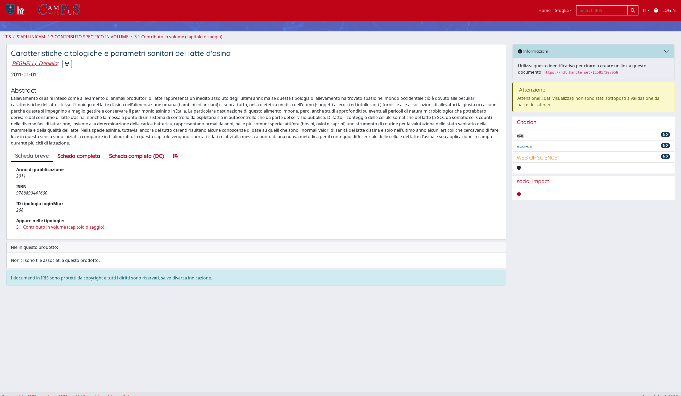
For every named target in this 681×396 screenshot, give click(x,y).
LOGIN (669, 10)
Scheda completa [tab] (78, 155)
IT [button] (644, 10)
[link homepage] (16, 10)
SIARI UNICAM (31, 37)
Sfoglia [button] (562, 10)
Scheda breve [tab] (32, 155)
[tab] (176, 156)
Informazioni (535, 51)
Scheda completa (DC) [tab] (136, 155)
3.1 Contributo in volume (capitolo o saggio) (178, 37)
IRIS (7, 37)
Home (544, 10)
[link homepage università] (58, 10)
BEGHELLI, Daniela (34, 63)
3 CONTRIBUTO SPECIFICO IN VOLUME (89, 37)
